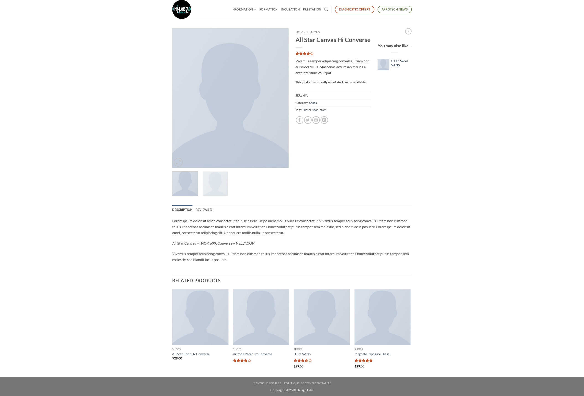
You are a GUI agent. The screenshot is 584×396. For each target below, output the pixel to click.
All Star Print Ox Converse (191, 354)
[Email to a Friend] (316, 120)
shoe (315, 110)
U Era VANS (302, 354)
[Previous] (180, 98)
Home (300, 32)
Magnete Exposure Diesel (372, 354)
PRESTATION (312, 9)
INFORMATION (242, 9)
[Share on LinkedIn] (324, 120)
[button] (178, 162)
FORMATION (268, 9)
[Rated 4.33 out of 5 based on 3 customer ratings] (333, 53)
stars (323, 110)
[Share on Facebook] (299, 120)
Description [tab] (182, 209)
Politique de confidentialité (307, 383)
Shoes (315, 32)
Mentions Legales (267, 383)
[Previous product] (408, 31)
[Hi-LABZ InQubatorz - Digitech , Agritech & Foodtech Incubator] (183, 9)
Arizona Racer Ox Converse (252, 354)
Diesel (307, 110)
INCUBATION (290, 9)
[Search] (326, 9)
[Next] (280, 98)
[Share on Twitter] (308, 120)
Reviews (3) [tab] (205, 209)
